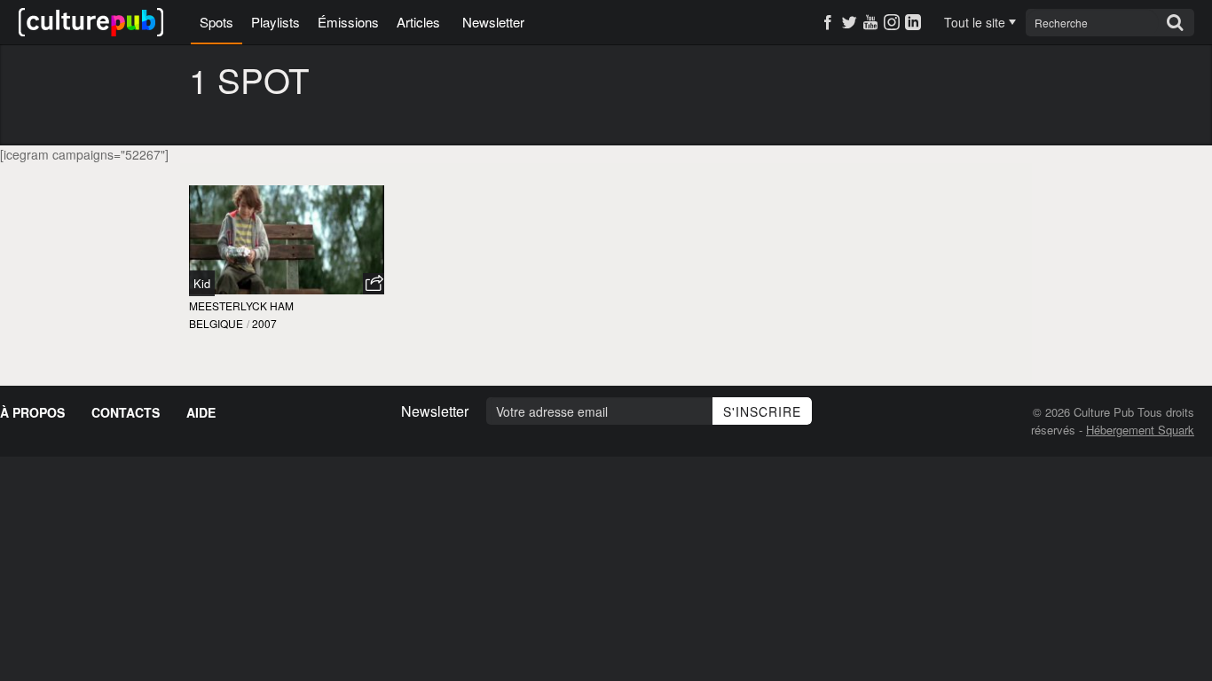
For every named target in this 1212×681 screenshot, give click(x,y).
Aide (201, 412)
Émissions (348, 21)
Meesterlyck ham (241, 305)
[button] (373, 283)
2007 (264, 323)
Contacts (125, 412)
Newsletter (493, 21)
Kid (201, 283)
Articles (418, 21)
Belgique (216, 323)
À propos (32, 412)
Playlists (275, 21)
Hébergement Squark (1140, 429)
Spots (216, 21)
